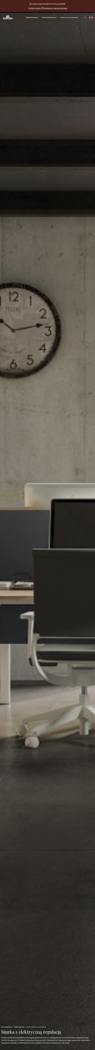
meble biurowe (19, 1027)
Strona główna (6, 1027)
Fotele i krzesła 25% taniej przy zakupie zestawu (47, 8)
